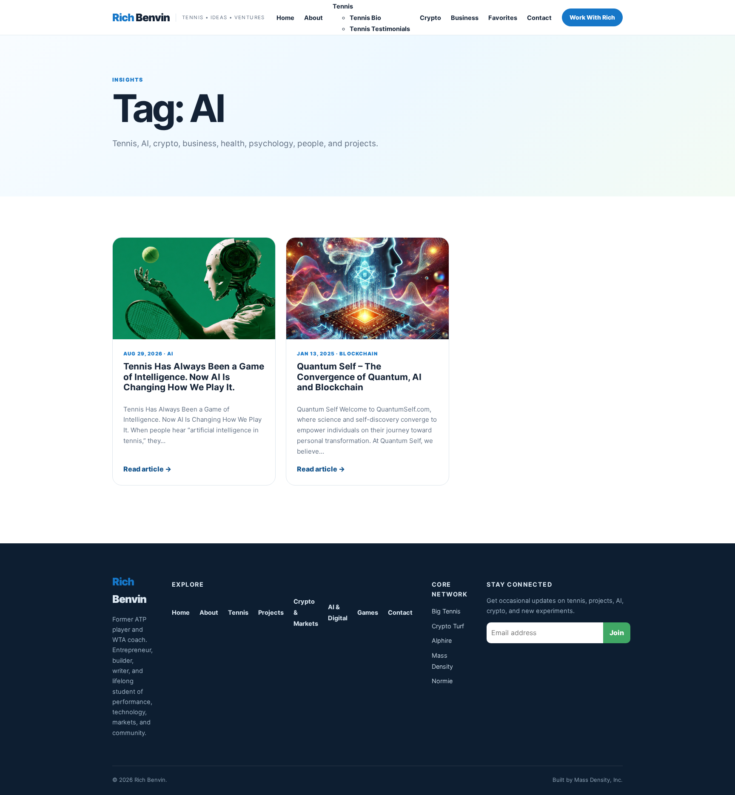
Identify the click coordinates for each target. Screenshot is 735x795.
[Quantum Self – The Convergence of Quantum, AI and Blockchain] (367, 288)
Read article (147, 469)
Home (285, 18)
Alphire (442, 640)
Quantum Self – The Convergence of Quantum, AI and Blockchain (359, 376)
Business (465, 18)
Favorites (502, 18)
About (313, 18)
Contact (539, 18)
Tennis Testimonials (380, 29)
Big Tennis (446, 611)
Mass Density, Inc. (598, 779)
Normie (442, 680)
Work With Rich (592, 17)
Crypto (430, 18)
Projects (271, 612)
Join (617, 632)
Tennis (343, 6)
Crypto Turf (448, 626)
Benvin (141, 17)
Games (367, 612)
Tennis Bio (365, 18)
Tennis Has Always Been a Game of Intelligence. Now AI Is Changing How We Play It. (193, 376)
